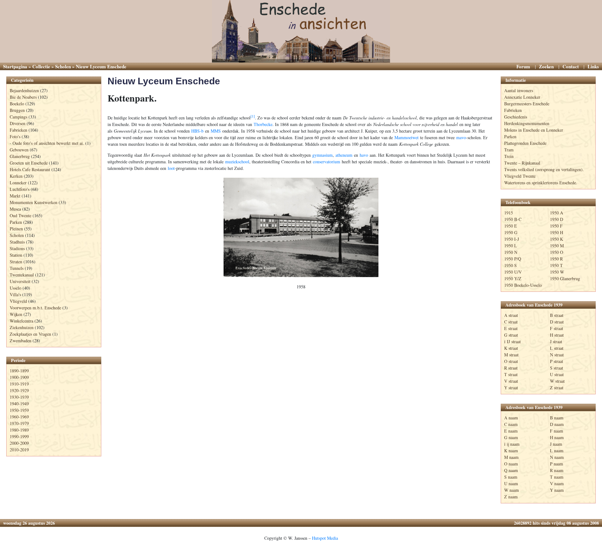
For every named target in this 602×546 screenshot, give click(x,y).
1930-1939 (19, 397)
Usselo (15, 288)
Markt (15, 196)
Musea (15, 209)
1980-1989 (19, 430)
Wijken (16, 314)
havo (364, 155)
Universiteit (20, 281)
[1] (253, 116)
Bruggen (17, 110)
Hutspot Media (325, 538)
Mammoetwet (406, 137)
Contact (570, 66)
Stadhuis (17, 242)
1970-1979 (19, 423)
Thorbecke (263, 124)
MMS (216, 131)
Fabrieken (18, 130)
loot (171, 168)
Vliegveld (18, 301)
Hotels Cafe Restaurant (30, 169)
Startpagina (15, 66)
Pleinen (16, 229)
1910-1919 (19, 384)
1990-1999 (19, 436)
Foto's (15, 136)
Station (16, 255)
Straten (16, 262)
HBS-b (197, 131)
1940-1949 (19, 404)
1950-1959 (19, 410)
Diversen (17, 123)
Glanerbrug (20, 156)
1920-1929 (19, 390)
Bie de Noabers (23, 97)
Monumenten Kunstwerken (33, 202)
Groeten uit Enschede (29, 163)
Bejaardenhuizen (24, 90)
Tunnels (17, 268)
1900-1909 (19, 377)
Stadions (17, 248)
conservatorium (326, 162)
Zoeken (546, 66)
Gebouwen (19, 150)
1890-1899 (19, 371)
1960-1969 (19, 417)
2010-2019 (19, 450)
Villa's (15, 294)
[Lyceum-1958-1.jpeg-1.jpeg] (301, 227)
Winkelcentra (21, 321)
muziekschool (237, 162)
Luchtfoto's (19, 189)
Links (593, 66)
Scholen (63, 66)
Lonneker (18, 183)
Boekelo (17, 104)
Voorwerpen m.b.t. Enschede (35, 308)
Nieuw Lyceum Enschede (164, 81)
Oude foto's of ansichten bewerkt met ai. (48, 143)
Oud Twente (20, 215)
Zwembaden (20, 341)
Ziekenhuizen (22, 327)
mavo (461, 137)
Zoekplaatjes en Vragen (30, 334)
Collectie (41, 66)
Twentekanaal (22, 275)
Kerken (16, 176)
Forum (523, 66)
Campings (18, 117)
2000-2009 (19, 443)
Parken (16, 222)
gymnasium (322, 155)
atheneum (343, 155)
